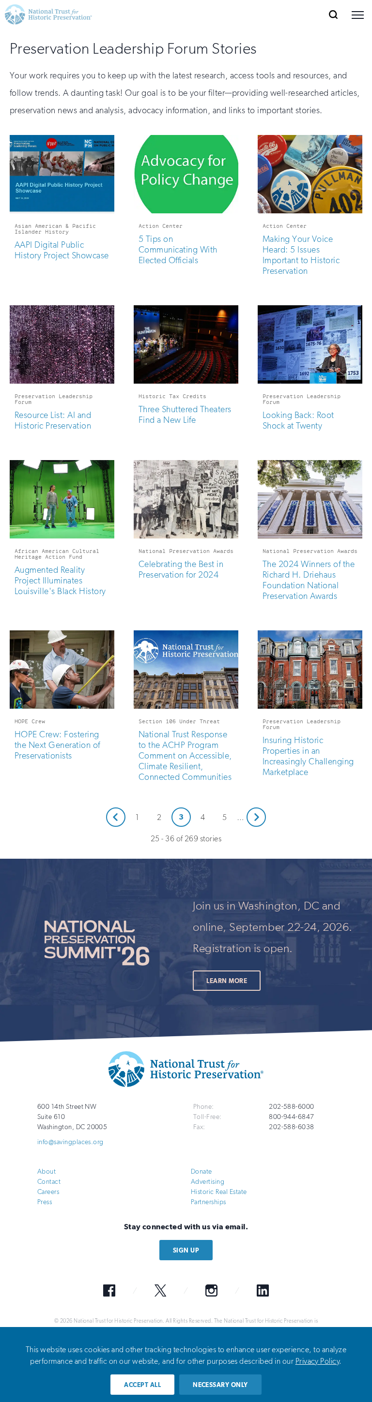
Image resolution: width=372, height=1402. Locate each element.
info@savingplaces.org (70, 1142)
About (46, 1171)
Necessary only (220, 1384)
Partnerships (208, 1202)
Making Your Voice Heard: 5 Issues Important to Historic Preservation (301, 255)
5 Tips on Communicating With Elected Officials (178, 250)
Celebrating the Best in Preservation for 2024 (181, 569)
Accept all (142, 1384)
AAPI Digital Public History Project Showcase (62, 250)
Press (44, 1202)
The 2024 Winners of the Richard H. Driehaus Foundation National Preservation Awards (309, 580)
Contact (49, 1182)
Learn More (226, 980)
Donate (201, 1171)
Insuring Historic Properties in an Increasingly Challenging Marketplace (308, 756)
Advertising (207, 1182)
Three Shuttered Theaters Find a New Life (185, 414)
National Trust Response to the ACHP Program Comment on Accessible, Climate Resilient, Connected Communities (185, 755)
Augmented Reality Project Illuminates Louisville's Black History (60, 581)
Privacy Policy (317, 1361)
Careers (48, 1192)
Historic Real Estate (219, 1192)
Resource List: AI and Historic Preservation (53, 420)
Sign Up (186, 1250)
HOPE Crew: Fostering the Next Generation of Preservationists (57, 745)
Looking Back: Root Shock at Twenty (298, 420)
